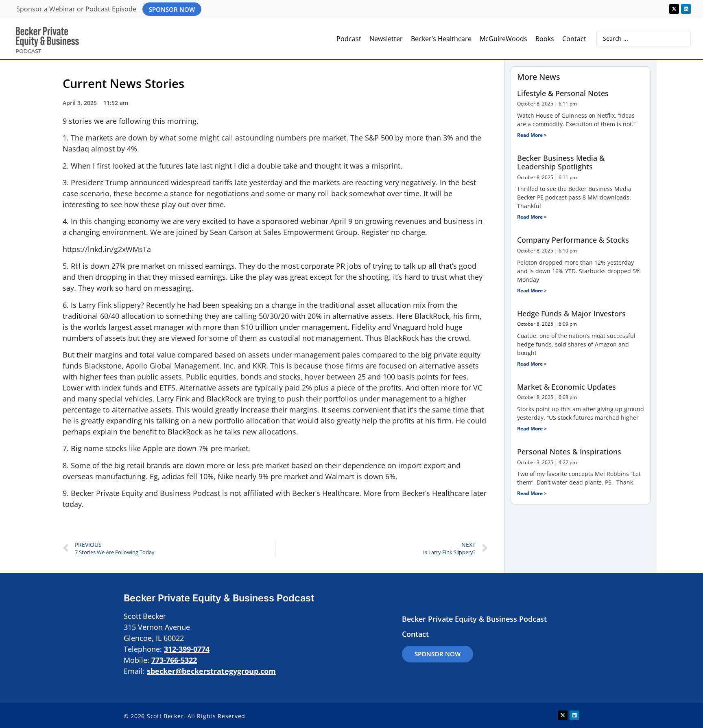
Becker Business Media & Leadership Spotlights (561, 162)
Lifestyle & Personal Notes (563, 93)
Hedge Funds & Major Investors (571, 313)
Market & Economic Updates (566, 387)
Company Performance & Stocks (573, 240)
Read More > (532, 135)
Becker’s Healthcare (441, 38)
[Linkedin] (686, 9)
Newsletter (386, 38)
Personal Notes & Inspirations (569, 451)
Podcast (348, 38)
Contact (574, 38)
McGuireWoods (503, 38)
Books (544, 38)
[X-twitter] (674, 9)
